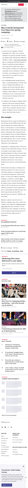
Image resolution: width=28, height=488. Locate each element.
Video (21, 251)
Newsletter (3, 443)
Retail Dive (15, 452)
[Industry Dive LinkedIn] (2, 427)
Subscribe (21, 4)
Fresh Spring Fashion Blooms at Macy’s (13, 225)
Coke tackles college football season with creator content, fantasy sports (14, 369)
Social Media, (16, 251)
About (2, 436)
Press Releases (5, 449)
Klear (21, 179)
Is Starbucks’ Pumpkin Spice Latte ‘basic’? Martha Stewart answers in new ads (14, 354)
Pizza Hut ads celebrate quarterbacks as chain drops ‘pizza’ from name (14, 361)
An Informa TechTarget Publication (14, 1)
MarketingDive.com (10, 13)
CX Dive (15, 449)
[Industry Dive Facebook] (5, 427)
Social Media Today (17, 454)
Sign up (14, 272)
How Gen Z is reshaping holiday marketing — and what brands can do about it (13, 303)
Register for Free (7, 485)
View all (3, 415)
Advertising (15, 437)
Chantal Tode (13, 242)
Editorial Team (4, 438)
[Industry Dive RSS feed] (11, 427)
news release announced (20, 60)
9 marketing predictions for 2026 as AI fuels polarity (14, 330)
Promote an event (17, 442)
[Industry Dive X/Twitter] (8, 427)
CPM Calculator (5, 455)
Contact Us (4, 440)
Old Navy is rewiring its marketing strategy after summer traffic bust (13, 346)
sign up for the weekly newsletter (14, 20)
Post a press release (11, 415)
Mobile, (9, 251)
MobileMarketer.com (10, 11)
